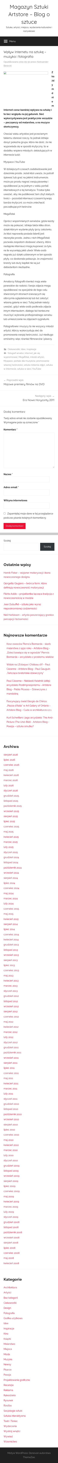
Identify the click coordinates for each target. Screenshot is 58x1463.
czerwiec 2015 (11, 908)
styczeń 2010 (11, 1160)
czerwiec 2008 (11, 1253)
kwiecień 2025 (11, 836)
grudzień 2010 (11, 1104)
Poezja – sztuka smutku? (20, 726)
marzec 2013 (11, 985)
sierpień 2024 (11, 878)
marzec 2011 (10, 1088)
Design (7, 1308)
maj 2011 (8, 1078)
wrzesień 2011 (11, 1057)
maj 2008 (9, 1258)
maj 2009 (9, 1196)
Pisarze (7, 1369)
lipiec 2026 (9, 759)
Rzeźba (8, 1405)
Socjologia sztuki (13, 1410)
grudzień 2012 (11, 996)
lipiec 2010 (9, 1129)
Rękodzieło (10, 1395)
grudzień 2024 (11, 857)
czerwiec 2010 (11, 1134)
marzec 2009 (11, 1206)
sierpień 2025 (11, 816)
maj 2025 (9, 831)
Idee (23, 349)
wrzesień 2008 (11, 1237)
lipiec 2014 (9, 929)
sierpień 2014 (11, 924)
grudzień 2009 (11, 1165)
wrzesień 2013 (11, 955)
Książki (7, 1338)
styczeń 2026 (11, 790)
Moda (7, 1354)
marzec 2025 (11, 842)
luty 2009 (9, 1211)
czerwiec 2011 (11, 1073)
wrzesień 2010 (11, 1119)
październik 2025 (13, 806)
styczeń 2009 (11, 1217)
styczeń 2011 (10, 1098)
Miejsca (8, 1349)
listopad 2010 (11, 1109)
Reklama (8, 1390)
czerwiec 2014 (11, 934)
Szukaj (7, 540)
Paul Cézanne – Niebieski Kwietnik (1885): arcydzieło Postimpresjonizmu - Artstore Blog (29, 685)
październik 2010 (13, 1114)
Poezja (7, 1374)
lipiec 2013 (9, 965)
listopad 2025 (11, 800)
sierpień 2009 (11, 1181)
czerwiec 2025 (11, 826)
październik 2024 (13, 867)
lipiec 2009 (9, 1186)
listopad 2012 (11, 1001)
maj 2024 (9, 893)
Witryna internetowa (15, 500)
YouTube (36, 369)
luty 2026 (9, 785)
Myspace (8, 361)
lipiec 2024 (9, 883)
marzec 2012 (10, 1032)
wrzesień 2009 (11, 1175)
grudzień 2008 (11, 1222)
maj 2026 (9, 770)
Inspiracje (31, 349)
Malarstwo (9, 1344)
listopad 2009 (11, 1170)
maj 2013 (8, 975)
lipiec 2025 (9, 821)
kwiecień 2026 (11, 775)
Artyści (7, 1292)
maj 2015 (8, 913)
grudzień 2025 (11, 795)
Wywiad (8, 1436)
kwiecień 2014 (11, 939)
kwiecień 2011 (11, 1083)
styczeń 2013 (11, 991)
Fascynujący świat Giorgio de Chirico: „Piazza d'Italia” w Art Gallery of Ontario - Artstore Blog (28, 705)
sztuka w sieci (24, 369)
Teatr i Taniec (11, 1421)
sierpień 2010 (11, 1124)
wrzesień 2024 (11, 872)
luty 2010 (9, 1155)
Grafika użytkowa (13, 1318)
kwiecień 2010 (11, 1145)
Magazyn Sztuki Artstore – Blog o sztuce (29, 14)
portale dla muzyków (24, 361)
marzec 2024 (11, 898)
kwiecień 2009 (11, 1201)
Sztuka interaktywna (15, 1415)
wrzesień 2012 (11, 1006)
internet (29, 353)
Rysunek (8, 1400)
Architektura (10, 1287)
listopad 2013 (11, 949)
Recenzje (9, 1385)
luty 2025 (9, 847)
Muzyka (8, 1359)
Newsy (7, 1364)
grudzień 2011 (11, 1047)
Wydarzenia (10, 1426)
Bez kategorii (11, 1297)
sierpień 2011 (10, 1062)
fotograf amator (16, 353)
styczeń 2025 (11, 852)
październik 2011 (12, 1052)
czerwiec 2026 (11, 764)
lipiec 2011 (9, 1067)
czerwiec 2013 (11, 970)
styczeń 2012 (11, 1042)
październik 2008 (13, 1232)
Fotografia (9, 1313)
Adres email (11, 487)
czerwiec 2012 (11, 1016)
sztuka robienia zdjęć (34, 365)
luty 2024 (9, 903)
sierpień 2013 (11, 960)
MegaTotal (24, 357)
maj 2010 (9, 1140)
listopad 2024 (11, 862)
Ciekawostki (14, 349)
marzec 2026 (11, 780)
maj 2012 (8, 1021)
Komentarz (11, 429)
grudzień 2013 (11, 944)
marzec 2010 (11, 1150)
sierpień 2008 (11, 1242)
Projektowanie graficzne (17, 1380)
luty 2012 (8, 1037)
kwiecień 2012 (11, 1026)
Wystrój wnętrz (12, 1431)
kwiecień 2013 (11, 980)
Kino (6, 1333)
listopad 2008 (11, 1227)
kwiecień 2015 (11, 919)
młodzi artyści (37, 357)
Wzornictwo (10, 1441)
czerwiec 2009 (11, 1191)
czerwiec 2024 (11, 888)
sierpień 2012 (11, 1011)
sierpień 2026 (11, 754)
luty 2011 (8, 1093)
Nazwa (8, 474)
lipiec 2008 (9, 1247)
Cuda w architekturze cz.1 (37, 710)
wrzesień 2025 (11, 811)
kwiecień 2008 (11, 1263)
